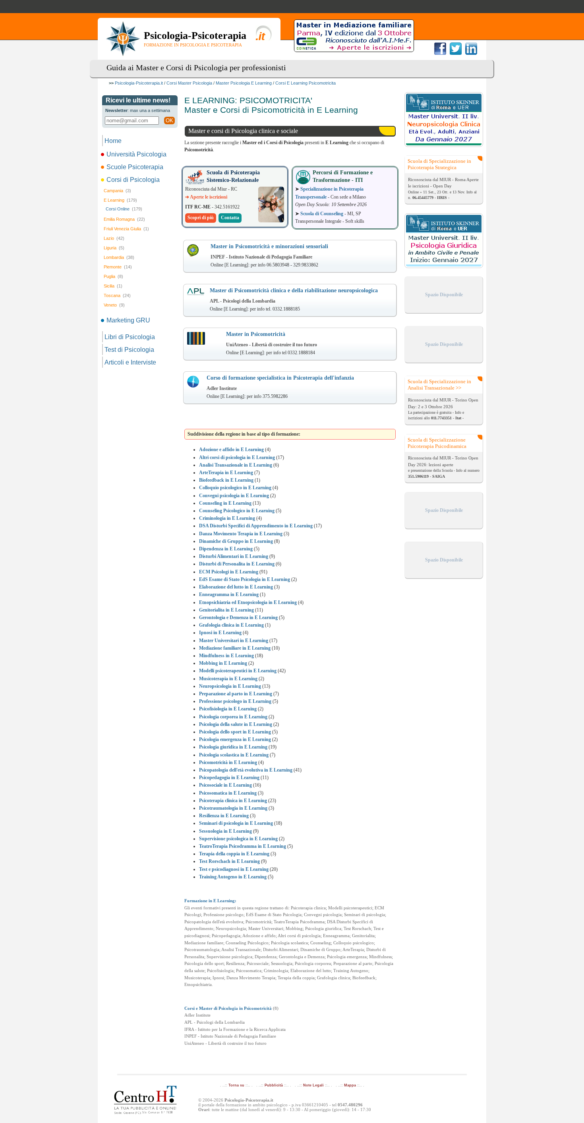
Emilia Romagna (124, 219)
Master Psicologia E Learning (244, 83)
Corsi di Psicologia (133, 179)
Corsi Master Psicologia (189, 83)
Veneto (114, 305)
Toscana (117, 295)
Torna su (236, 1085)
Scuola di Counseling (321, 213)
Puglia (113, 276)
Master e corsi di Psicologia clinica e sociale (243, 130)
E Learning (120, 200)
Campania (117, 190)
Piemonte (118, 266)
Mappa (350, 1085)
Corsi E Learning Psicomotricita (305, 83)
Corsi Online (124, 208)
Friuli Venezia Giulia (126, 228)
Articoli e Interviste (130, 362)
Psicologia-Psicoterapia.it (139, 83)
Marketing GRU (128, 320)
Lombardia (119, 257)
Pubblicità (274, 1085)
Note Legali (313, 1085)
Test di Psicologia (129, 349)
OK (169, 120)
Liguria (114, 247)
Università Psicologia (136, 154)
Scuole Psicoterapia (134, 167)
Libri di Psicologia (129, 337)
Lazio (114, 238)
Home (113, 140)
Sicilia (113, 286)
